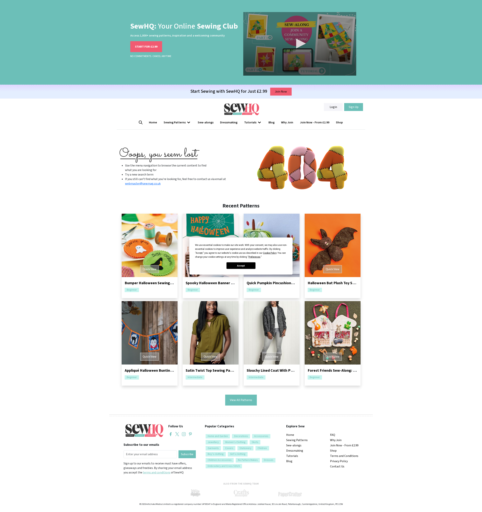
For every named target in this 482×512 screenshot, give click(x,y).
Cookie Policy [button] (269, 253)
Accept (241, 265)
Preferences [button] (254, 257)
